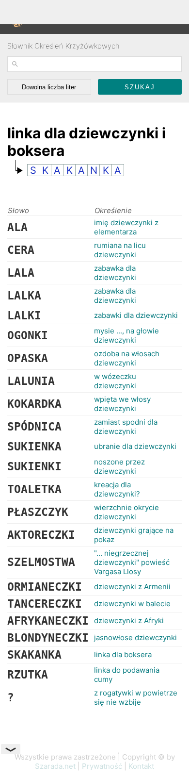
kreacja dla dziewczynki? (117, 489)
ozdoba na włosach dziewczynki (126, 358)
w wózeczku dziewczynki (115, 381)
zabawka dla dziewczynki (115, 273)
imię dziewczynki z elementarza (126, 227)
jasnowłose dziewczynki (135, 637)
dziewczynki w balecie (132, 603)
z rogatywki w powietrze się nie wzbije (135, 697)
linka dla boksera (123, 654)
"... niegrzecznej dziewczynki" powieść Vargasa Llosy (132, 562)
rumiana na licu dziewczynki (120, 250)
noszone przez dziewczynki (119, 466)
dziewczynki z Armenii (132, 586)
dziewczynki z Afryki (129, 620)
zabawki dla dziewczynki (136, 315)
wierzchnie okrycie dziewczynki (126, 512)
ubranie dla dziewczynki (135, 446)
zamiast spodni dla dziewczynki (126, 426)
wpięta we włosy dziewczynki (122, 404)
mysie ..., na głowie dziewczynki (126, 335)
